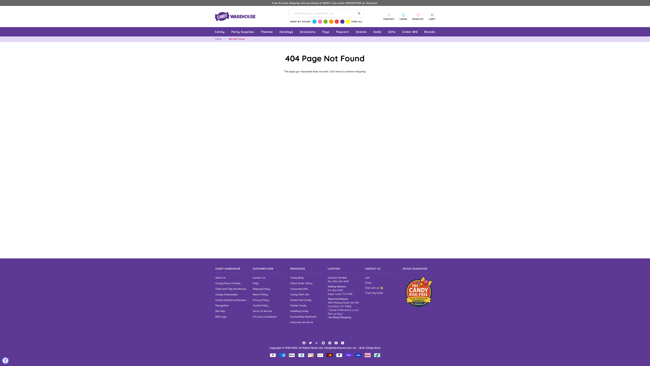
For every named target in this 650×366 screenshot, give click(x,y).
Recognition (222, 305)
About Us (220, 277)
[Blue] (314, 21)
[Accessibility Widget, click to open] (5, 360)
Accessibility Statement (303, 316)
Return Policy (260, 294)
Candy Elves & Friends (228, 283)
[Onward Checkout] (419, 292)
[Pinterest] (323, 342)
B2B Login (221, 316)
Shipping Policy (261, 288)
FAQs (256, 283)
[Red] (337, 21)
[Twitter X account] (342, 342)
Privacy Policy (261, 300)
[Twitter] (310, 342)
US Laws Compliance (265, 316)
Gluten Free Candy (300, 300)
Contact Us (259, 277)
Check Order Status (301, 283)
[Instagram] (329, 342)
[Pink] (320, 21)
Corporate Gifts (299, 288)
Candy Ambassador (226, 294)
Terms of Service (262, 311)
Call (367, 277)
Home (218, 39)
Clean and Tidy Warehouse (230, 288)
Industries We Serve (301, 322)
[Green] (325, 21)
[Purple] (342, 21)
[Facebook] (304, 342)
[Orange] (331, 21)
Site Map (220, 311)
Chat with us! (372, 287)
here (338, 71)
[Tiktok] (316, 342)
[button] (219, 31)
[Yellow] (348, 21)
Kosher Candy (298, 305)
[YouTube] (336, 342)
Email (368, 282)
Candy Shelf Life (299, 294)
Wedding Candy (299, 311)
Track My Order (374, 292)
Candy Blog (297, 277)
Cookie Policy (260, 305)
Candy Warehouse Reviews (230, 300)
